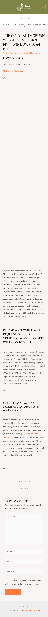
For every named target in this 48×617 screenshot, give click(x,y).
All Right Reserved (32, 610)
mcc (22, 53)
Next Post (24, 488)
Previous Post (24, 481)
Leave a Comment (11, 53)
